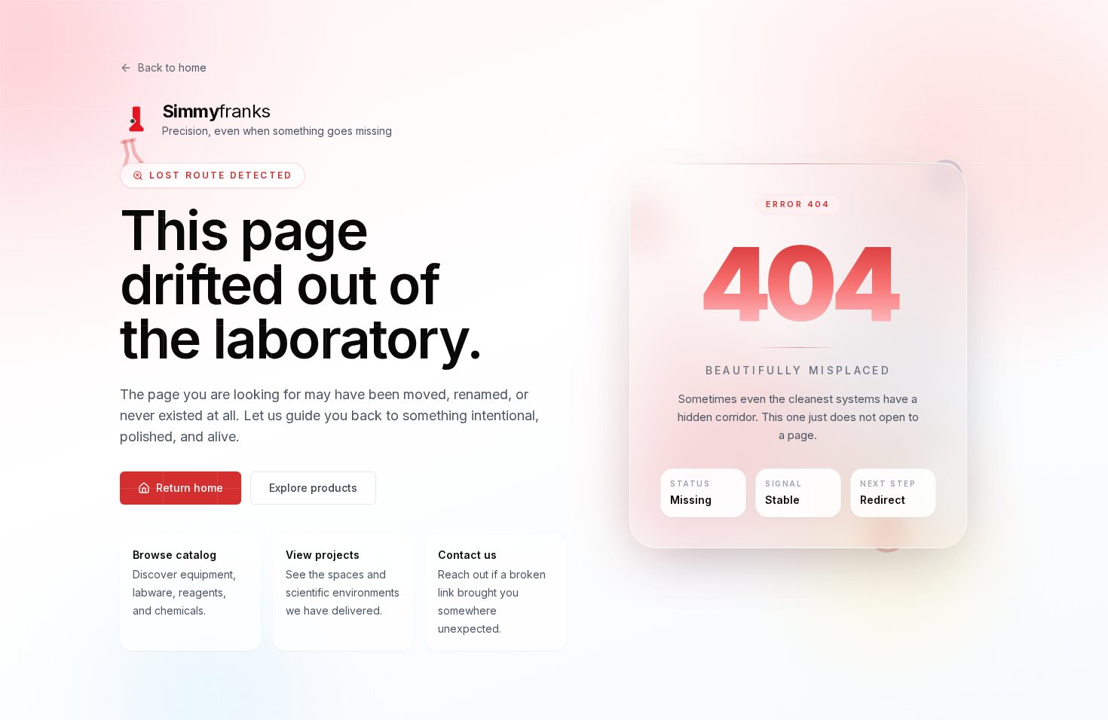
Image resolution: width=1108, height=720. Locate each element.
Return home (189, 487)
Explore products (313, 487)
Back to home (172, 67)
